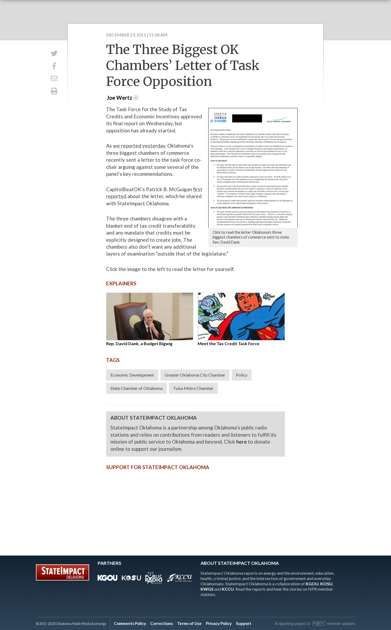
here (241, 442)
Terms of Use (189, 623)
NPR (319, 623)
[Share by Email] (54, 78)
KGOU (312, 583)
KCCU (228, 588)
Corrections (161, 623)
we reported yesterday (139, 146)
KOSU (326, 583)
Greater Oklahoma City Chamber (195, 374)
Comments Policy (130, 623)
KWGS (207, 588)
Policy (241, 374)
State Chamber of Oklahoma (136, 388)
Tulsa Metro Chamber (193, 388)
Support (243, 623)
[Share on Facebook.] (54, 66)
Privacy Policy (219, 623)
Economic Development (132, 374)
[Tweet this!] (54, 53)
